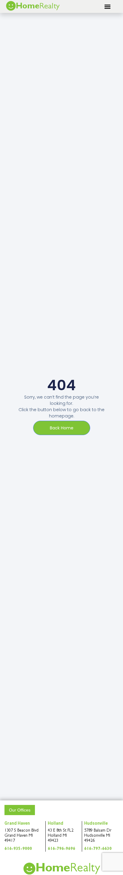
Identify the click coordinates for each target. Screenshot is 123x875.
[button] (108, 6)
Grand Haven (17, 823)
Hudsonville (96, 823)
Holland (55, 823)
